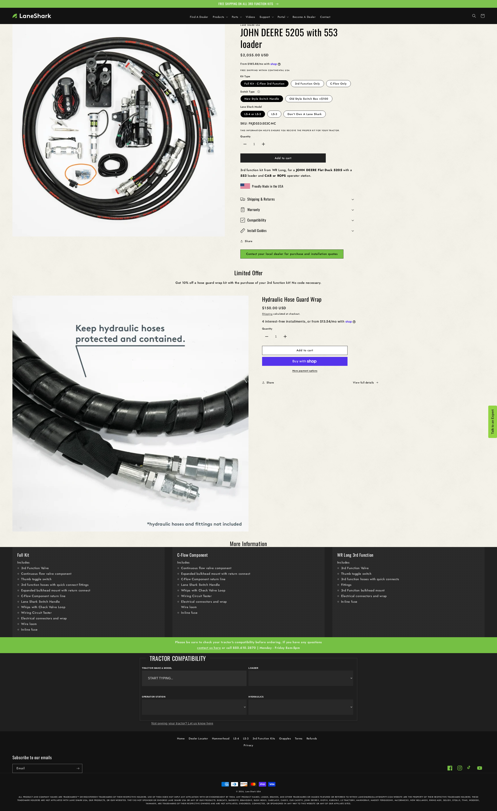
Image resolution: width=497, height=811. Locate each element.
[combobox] (194, 678)
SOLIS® (447, 800)
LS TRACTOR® (348, 800)
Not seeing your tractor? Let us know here (182, 723)
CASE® (284, 800)
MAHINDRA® (362, 800)
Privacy (248, 745)
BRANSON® (246, 800)
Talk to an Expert (492, 421)
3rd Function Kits (264, 738)
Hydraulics (256, 697)
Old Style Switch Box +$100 (308, 99)
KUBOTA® (334, 800)
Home (181, 738)
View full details (363, 382)
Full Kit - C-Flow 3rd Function (264, 84)
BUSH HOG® (260, 800)
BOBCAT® (222, 800)
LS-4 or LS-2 (252, 114)
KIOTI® (324, 800)
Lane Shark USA (253, 791)
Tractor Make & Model (157, 668)
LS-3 (274, 114)
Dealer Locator (198, 738)
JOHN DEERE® (311, 800)
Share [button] (248, 241)
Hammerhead (220, 738)
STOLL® (456, 800)
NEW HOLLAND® (419, 800)
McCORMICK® (402, 800)
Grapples (285, 738)
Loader (253, 668)
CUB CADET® (296, 800)
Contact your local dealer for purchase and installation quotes (292, 254)
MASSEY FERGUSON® (382, 800)
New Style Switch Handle (261, 99)
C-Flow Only (338, 84)
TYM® (465, 800)
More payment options (304, 370)
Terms (298, 738)
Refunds (312, 738)
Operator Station (154, 697)
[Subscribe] (78, 768)
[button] (219, 17)
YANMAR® (151, 803)
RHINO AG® (435, 800)
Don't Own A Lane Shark (305, 114)
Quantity (245, 136)
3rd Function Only (307, 84)
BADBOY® (234, 800)
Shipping (267, 314)
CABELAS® (273, 800)
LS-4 (236, 738)
